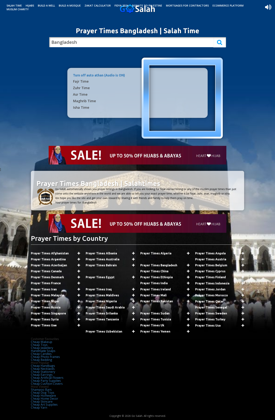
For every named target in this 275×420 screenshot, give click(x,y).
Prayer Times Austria (210, 259)
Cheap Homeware (43, 396)
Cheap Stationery (43, 372)
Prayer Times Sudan (154, 313)
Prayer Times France (46, 283)
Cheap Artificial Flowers (47, 378)
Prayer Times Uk (152, 325)
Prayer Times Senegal (211, 307)
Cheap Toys (39, 345)
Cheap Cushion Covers (47, 384)
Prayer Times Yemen (155, 331)
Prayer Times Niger (45, 301)
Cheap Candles (41, 354)
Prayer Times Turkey (210, 319)
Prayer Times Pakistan (156, 301)
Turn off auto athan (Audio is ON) (99, 75)
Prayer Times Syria (45, 319)
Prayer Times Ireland (155, 289)
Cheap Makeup (41, 342)
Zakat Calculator (98, 5)
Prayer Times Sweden (211, 313)
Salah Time (14, 5)
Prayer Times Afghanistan (50, 253)
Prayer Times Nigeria (101, 301)
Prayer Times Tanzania (102, 319)
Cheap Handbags (43, 366)
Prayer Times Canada (46, 271)
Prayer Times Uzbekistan (104, 331)
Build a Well (46, 5)
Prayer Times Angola (210, 253)
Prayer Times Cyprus (210, 271)
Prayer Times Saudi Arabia (105, 307)
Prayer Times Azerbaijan (49, 265)
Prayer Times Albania (101, 253)
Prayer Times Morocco (211, 295)
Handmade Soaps (43, 351)
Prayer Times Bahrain (101, 265)
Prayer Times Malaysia (47, 295)
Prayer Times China (154, 271)
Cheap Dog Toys (42, 393)
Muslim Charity (18, 9)
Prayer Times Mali (153, 295)
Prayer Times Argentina (48, 259)
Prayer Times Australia (102, 259)
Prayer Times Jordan (210, 289)
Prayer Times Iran (44, 289)
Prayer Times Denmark (47, 277)
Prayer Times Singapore (48, 313)
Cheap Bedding (41, 360)
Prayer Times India (154, 283)
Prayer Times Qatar (209, 301)
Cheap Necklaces (43, 369)
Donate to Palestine (147, 5)
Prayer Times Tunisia (155, 319)
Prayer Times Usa (208, 325)
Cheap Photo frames (45, 357)
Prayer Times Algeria (155, 253)
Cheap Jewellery (42, 348)
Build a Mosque (70, 5)
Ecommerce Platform (228, 5)
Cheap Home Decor (44, 399)
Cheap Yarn (39, 407)
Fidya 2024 (121, 5)
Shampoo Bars (41, 390)
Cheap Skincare (42, 401)
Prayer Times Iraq (99, 289)
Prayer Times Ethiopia (156, 277)
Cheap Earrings (42, 375)
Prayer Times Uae (44, 325)
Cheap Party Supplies (46, 381)
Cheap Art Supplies (44, 404)
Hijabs (30, 5)
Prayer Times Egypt (100, 277)
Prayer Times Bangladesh (158, 265)
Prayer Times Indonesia (212, 283)
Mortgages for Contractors (187, 5)
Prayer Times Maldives (102, 295)
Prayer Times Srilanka (102, 313)
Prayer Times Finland (210, 277)
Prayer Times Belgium (211, 265)
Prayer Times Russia (45, 307)
